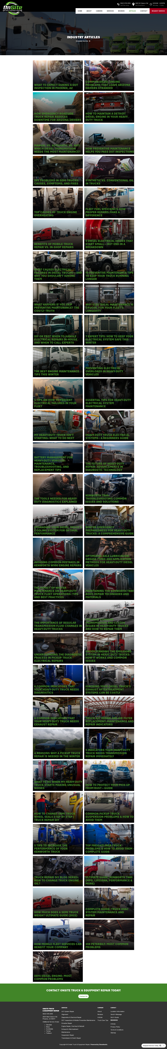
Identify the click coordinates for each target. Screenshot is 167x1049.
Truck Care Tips (103, 1020)
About (89, 11)
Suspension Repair (67, 1035)
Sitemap (113, 1033)
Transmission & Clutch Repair (71, 1038)
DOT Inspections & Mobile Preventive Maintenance (78, 1020)
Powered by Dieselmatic (99, 1044)
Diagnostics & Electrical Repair (71, 1017)
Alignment (64, 1014)
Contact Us (83, 996)
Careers (99, 11)
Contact (143, 11)
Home (80, 11)
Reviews (121, 11)
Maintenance (65, 1032)
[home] (12, 8)
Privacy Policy (115, 1027)
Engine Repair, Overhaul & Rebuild (72, 1026)
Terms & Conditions (117, 1030)
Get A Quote (115, 1017)
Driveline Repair (66, 1023)
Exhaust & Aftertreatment (69, 1029)
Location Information (117, 1011)
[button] (110, 11)
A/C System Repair (67, 1011)
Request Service (158, 11)
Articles (132, 11)
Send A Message (116, 1014)
